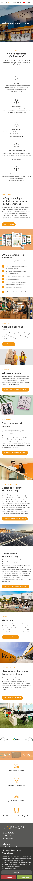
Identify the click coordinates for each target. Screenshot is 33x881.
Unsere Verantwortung (16, 180)
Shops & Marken (15, 92)
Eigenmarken (8, 838)
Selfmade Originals (15, 136)
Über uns (6, 844)
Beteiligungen (16, 159)
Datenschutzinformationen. (9, 868)
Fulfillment (15, 115)
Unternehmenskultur (10, 847)
